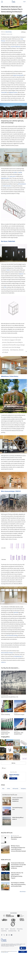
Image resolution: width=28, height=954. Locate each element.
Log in (24, 1)
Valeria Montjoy (14, 775)
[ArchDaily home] (13, 2)
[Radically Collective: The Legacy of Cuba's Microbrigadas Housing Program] (5, 876)
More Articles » (23, 891)
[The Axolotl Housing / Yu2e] (6, 811)
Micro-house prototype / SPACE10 (11, 491)
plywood (21, 274)
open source (13, 176)
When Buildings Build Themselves (16, 838)
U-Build (8, 270)
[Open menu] (2, 2)
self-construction (7, 186)
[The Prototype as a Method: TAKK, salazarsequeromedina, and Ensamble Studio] (5, 886)
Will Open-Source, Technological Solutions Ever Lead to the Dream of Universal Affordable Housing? (18, 848)
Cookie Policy (6, 952)
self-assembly (15, 788)
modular (20, 172)
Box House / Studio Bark (8, 241)
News (3, 788)
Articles (8, 788)
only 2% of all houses (15, 46)
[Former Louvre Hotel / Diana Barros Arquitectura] (6, 801)
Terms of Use (12, 951)
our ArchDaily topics (17, 656)
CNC (5, 287)
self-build (16, 612)
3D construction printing (12, 635)
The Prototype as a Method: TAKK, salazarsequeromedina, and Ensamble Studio (18, 884)
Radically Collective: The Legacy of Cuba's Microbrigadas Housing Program (17, 875)
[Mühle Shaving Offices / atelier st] (6, 821)
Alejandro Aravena (13, 92)
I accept (23, 951)
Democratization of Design (7, 652)
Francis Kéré (4, 92)
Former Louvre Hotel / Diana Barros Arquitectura (17, 799)
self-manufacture (22, 184)
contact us (3, 662)
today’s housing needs (18, 75)
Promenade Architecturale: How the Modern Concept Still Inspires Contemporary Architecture (18, 865)
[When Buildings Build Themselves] (5, 839)
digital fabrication (5, 178)
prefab (15, 172)
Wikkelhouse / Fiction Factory (9, 376)
